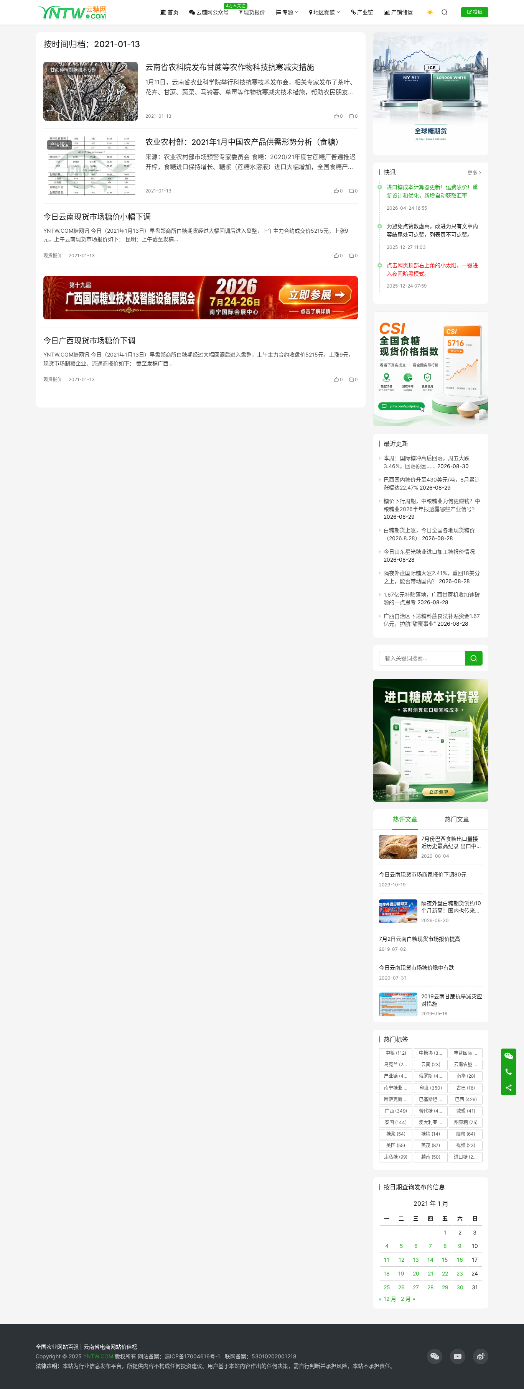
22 (445, 1273)
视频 (465, 1145)
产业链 (365, 12)
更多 (473, 172)
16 (460, 1259)
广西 (396, 1111)
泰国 (396, 1122)
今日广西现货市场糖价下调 (89, 340)
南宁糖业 (398, 1088)
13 (416, 1259)
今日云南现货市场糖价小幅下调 (97, 217)
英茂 (430, 1145)
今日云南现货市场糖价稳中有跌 (416, 967)
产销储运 (402, 12)
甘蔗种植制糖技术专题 (73, 70)
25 (387, 1287)
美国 (395, 1145)
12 (401, 1259)
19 (401, 1273)
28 (430, 1287)
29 (445, 1287)
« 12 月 (387, 1298)
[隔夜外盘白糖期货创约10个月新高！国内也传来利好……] (398, 911)
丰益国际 (467, 1053)
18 (387, 1273)
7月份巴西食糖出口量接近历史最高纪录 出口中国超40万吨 (451, 846)
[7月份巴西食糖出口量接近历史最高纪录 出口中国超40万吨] (398, 847)
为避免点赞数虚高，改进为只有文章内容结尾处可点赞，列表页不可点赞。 (432, 230)
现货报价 (254, 12)
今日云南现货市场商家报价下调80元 (422, 874)
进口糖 (467, 1157)
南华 (465, 1076)
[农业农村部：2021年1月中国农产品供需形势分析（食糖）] (90, 166)
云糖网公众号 (212, 12)
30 (459, 1287)
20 (416, 1273)
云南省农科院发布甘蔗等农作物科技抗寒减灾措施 (229, 67)
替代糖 (431, 1111)
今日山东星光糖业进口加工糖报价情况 (429, 551)
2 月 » (408, 1298)
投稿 (477, 12)
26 (401, 1287)
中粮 (396, 1053)
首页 (173, 12)
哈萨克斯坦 (398, 1099)
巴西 (466, 1099)
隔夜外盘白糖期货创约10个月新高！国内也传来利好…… (451, 910)
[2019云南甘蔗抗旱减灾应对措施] (398, 1005)
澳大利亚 (433, 1122)
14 (430, 1259)
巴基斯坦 (433, 1099)
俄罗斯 (431, 1076)
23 (459, 1273)
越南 (430, 1157)
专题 (287, 12)
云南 (430, 1064)
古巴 (465, 1088)
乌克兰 (396, 1064)
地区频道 (324, 12)
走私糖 (395, 1157)
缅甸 (465, 1134)
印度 (431, 1088)
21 (430, 1273)
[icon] (434, 1356)
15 (445, 1259)
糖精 (430, 1134)
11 (386, 1259)
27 (416, 1287)
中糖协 (431, 1053)
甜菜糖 (466, 1122)
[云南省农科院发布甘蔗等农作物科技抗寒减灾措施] (90, 91)
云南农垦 (467, 1064)
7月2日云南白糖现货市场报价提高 (419, 938)
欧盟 (465, 1111)
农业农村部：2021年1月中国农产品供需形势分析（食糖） (244, 142)
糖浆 (395, 1134)
